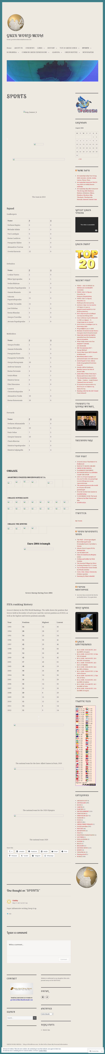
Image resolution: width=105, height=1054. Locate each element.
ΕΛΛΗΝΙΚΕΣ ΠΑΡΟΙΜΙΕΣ (85, 470)
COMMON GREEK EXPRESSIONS (34, 52)
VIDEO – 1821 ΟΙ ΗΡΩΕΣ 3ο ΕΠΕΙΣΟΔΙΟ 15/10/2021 (85, 288)
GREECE (79, 822)
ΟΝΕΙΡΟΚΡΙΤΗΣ (71, 52)
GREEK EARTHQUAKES (83, 643)
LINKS (39, 48)
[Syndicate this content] (76, 170)
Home (9, 48)
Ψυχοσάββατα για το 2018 (85, 328)
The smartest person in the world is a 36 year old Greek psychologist (87, 487)
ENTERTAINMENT (83, 811)
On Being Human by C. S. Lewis (87, 565)
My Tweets (78, 521)
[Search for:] (20, 1018)
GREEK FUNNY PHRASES (85, 824)
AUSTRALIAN (81, 803)
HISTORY (51, 48)
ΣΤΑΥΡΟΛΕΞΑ (81, 502)
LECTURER (80, 837)
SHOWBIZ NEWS (82, 848)
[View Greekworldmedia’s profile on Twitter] (47, 997)
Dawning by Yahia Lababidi (85, 576)
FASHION (80, 818)
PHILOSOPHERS (82, 839)
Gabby (15, 900)
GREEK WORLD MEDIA (25, 35)
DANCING (80, 809)
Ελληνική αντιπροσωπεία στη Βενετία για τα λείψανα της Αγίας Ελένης (86, 386)
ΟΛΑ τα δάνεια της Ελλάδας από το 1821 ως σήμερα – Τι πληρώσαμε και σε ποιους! (87, 320)
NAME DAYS (83, 170)
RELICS (79, 843)
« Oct (80, 159)
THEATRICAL (81, 852)
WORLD (79, 856)
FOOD (79, 820)
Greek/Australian (82, 826)
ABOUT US (18, 48)
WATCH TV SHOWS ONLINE (86, 466)
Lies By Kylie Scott (82, 552)
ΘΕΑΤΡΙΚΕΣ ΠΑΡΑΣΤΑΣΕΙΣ (85, 835)
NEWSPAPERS (88, 52)
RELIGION (80, 846)
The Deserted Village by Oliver (86, 563)
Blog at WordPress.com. (30, 1044)
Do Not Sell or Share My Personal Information (53, 1044)
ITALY (79, 833)
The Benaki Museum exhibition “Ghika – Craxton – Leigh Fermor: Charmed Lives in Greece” (87, 380)
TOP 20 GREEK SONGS (68, 48)
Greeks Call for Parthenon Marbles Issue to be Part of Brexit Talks (85, 369)
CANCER (79, 807)
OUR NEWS (30, 48)
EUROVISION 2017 (83, 816)
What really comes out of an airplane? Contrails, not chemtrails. (85, 344)
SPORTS (85, 48)
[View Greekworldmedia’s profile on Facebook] (43, 997)
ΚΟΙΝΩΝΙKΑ (12, 52)
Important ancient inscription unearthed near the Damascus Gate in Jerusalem (86, 337)
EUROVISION (81, 813)
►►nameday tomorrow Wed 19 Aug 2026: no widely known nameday (87, 184)
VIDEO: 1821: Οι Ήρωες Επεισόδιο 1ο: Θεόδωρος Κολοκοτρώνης (85, 301)
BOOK (79, 805)
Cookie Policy (43, 1051)
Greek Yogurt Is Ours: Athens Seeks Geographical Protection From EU (86, 363)
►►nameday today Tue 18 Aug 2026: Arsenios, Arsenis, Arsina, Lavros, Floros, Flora (87, 178)
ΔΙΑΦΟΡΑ (56, 52)
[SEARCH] (35, 1018)
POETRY (79, 841)
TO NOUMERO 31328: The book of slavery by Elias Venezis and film (87, 498)
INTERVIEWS (81, 831)
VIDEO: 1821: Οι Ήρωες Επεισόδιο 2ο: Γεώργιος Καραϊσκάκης (84, 294)
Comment (63, 959)
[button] (82, 423)
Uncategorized (81, 854)
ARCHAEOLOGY (82, 801)
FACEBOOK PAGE (84, 440)
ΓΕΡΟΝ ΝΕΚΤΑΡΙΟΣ (81, 588)
